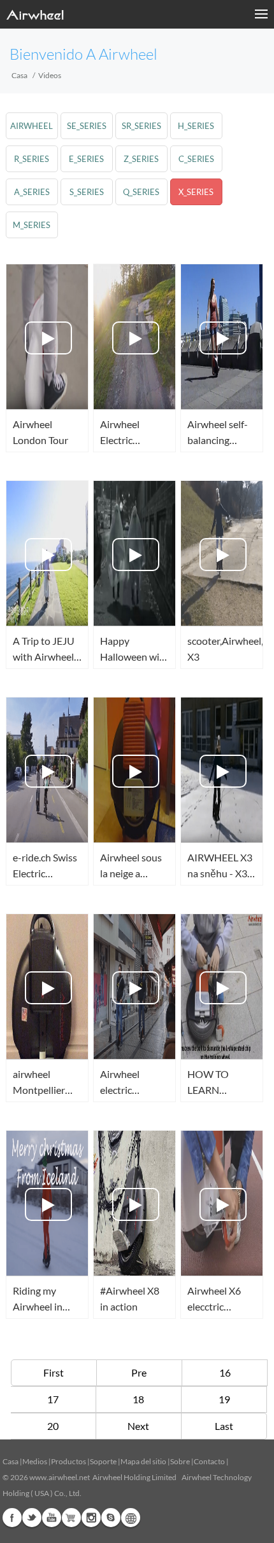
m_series (31, 225)
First (53, 1372)
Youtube (51, 1517)
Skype (110, 1517)
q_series (141, 192)
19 (224, 1399)
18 (138, 1399)
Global (130, 1517)
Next (138, 1426)
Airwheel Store (71, 1517)
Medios (34, 1461)
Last (224, 1426)
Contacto (209, 1461)
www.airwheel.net (59, 1477)
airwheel (31, 126)
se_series (86, 126)
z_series (141, 159)
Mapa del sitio (143, 1461)
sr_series (141, 126)
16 (225, 1372)
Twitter (31, 1517)
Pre (139, 1372)
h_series (196, 126)
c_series (196, 159)
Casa (19, 75)
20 (53, 1426)
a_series (32, 192)
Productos (68, 1461)
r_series (31, 159)
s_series (86, 192)
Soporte (103, 1461)
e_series (86, 159)
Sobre (180, 1461)
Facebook (12, 1517)
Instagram (91, 1517)
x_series (195, 192)
